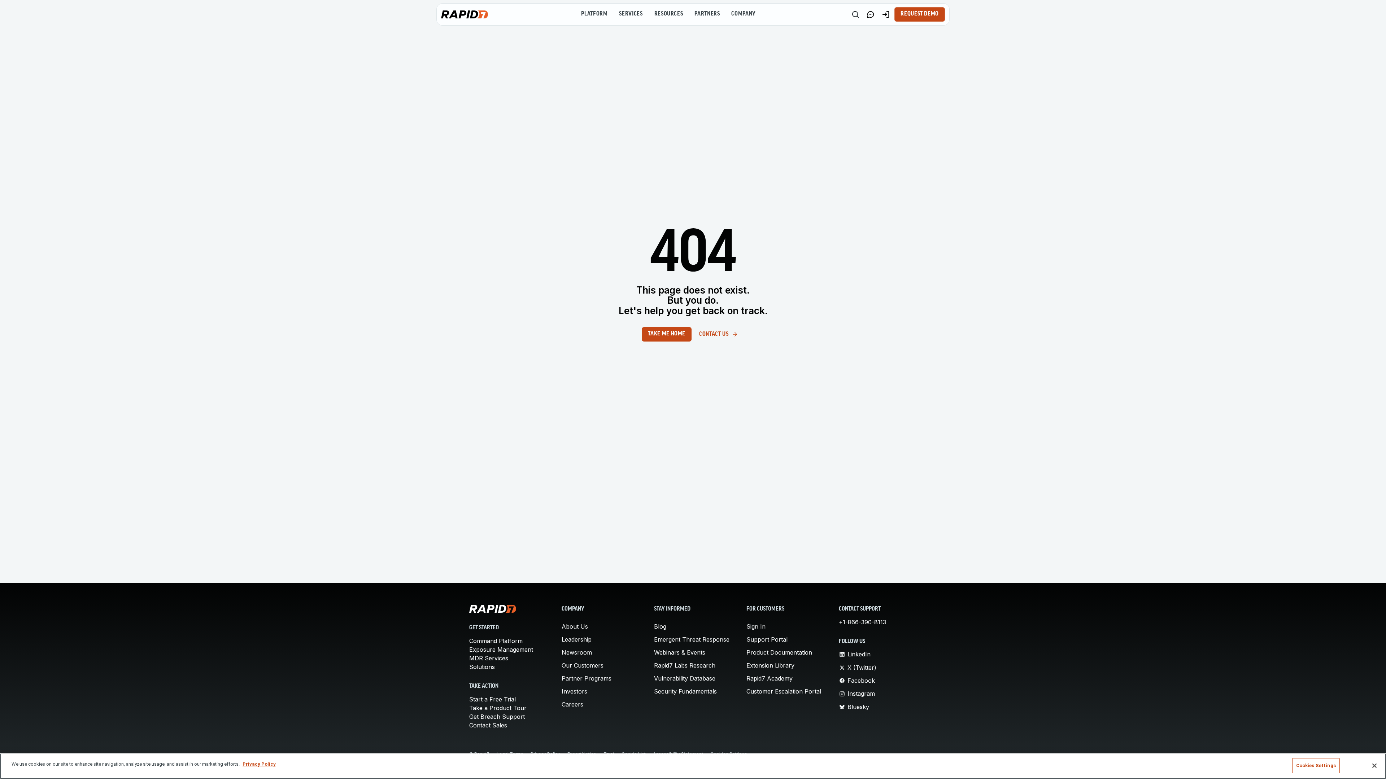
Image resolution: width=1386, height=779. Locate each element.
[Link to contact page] (870, 14)
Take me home (666, 334)
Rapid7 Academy (769, 678)
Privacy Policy (259, 764)
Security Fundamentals (685, 691)
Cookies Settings (1316, 765)
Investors (574, 691)
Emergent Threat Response (691, 639)
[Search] (855, 14)
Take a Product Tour (498, 708)
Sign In (756, 626)
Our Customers (582, 665)
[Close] (1374, 766)
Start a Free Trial (492, 699)
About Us (575, 626)
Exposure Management (501, 649)
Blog (660, 626)
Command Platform (496, 640)
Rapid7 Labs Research (684, 665)
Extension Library (770, 665)
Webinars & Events (679, 652)
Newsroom (577, 652)
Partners (707, 14)
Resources (668, 14)
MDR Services (488, 658)
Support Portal (767, 639)
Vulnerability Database (684, 678)
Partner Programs (586, 678)
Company (743, 14)
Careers (572, 704)
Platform (594, 14)
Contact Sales (488, 725)
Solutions (482, 666)
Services (630, 14)
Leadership (577, 639)
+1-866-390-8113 (862, 622)
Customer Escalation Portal (783, 691)
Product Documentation (779, 652)
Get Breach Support (497, 716)
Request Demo (920, 14)
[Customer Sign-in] (885, 14)
